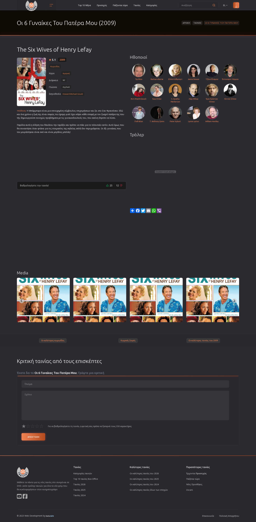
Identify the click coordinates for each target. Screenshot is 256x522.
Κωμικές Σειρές (128, 340)
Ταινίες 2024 (79, 495)
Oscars (189, 489)
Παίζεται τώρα (193, 478)
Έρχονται (196, 473)
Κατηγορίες (151, 5)
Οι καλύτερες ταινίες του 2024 (144, 484)
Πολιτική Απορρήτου (229, 515)
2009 (62, 59)
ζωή (35, 114)
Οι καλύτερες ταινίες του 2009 (203, 340)
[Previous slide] (21, 300)
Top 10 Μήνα (84, 5)
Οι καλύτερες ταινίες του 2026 (144, 473)
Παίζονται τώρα (120, 5)
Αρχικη (186, 22)
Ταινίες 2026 (79, 484)
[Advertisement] (71, 156)
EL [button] (224, 5)
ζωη (103, 114)
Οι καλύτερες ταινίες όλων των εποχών (149, 489)
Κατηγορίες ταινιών (82, 473)
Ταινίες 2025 (79, 489)
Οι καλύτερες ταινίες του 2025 (144, 478)
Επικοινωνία (208, 515)
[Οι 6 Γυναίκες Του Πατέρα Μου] (31, 82)
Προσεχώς (102, 5)
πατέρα (112, 114)
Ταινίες (136, 5)
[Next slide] (234, 300)
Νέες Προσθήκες (194, 484)
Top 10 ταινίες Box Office (85, 478)
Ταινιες (197, 22)
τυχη (57, 110)
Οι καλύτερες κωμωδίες (52, 340)
